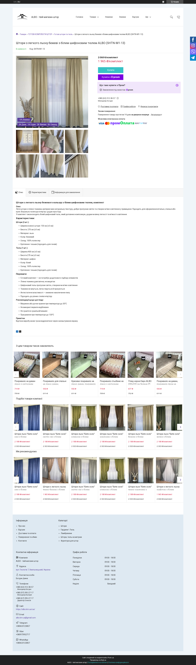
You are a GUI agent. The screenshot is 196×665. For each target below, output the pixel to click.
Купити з (106, 77)
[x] (20, 332)
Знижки (122, 17)
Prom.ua (111, 658)
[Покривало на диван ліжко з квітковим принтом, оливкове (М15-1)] (27, 365)
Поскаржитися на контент (97, 662)
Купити (110, 70)
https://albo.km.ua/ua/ (25, 609)
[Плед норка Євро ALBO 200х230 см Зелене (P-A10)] (141, 365)
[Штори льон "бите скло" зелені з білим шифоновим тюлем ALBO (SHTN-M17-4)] (169, 417)
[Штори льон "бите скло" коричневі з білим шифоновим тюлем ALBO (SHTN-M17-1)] (112, 417)
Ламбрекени (66, 533)
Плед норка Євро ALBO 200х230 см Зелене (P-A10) (139, 384)
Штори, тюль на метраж (71, 537)
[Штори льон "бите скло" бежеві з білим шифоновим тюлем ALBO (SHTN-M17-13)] (141, 417)
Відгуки (135, 17)
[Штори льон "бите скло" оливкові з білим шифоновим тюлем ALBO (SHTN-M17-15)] (84, 417)
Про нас (21, 526)
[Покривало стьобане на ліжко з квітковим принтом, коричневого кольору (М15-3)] (112, 365)
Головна (79, 17)
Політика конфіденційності (118, 662)
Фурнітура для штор (69, 541)
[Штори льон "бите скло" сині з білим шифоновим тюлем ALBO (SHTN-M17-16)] (27, 417)
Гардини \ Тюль (67, 530)
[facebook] (17, 332)
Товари (93, 17)
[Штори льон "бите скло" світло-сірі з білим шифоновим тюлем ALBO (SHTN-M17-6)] (55, 417)
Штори (64, 526)
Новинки (109, 17)
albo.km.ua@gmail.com (26, 618)
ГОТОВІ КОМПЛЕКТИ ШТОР (40, 34)
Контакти (22, 541)
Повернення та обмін (27, 537)
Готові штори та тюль (63, 34)
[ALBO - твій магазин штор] (22, 17)
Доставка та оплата (27, 533)
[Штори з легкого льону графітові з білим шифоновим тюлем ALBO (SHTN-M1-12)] (169, 470)
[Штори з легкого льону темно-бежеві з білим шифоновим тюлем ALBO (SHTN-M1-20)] (55, 470)
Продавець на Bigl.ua (98, 660)
